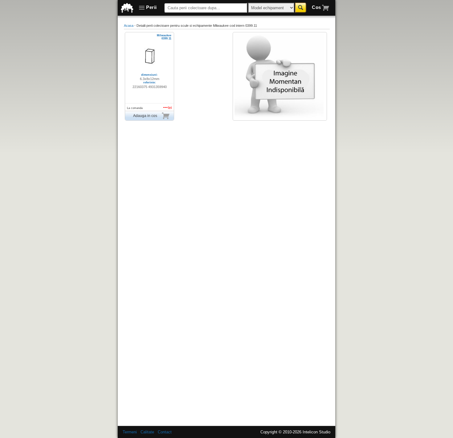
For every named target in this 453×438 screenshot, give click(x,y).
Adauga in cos (145, 116)
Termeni (130, 432)
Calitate (147, 432)
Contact (165, 432)
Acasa (128, 25)
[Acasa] (127, 8)
